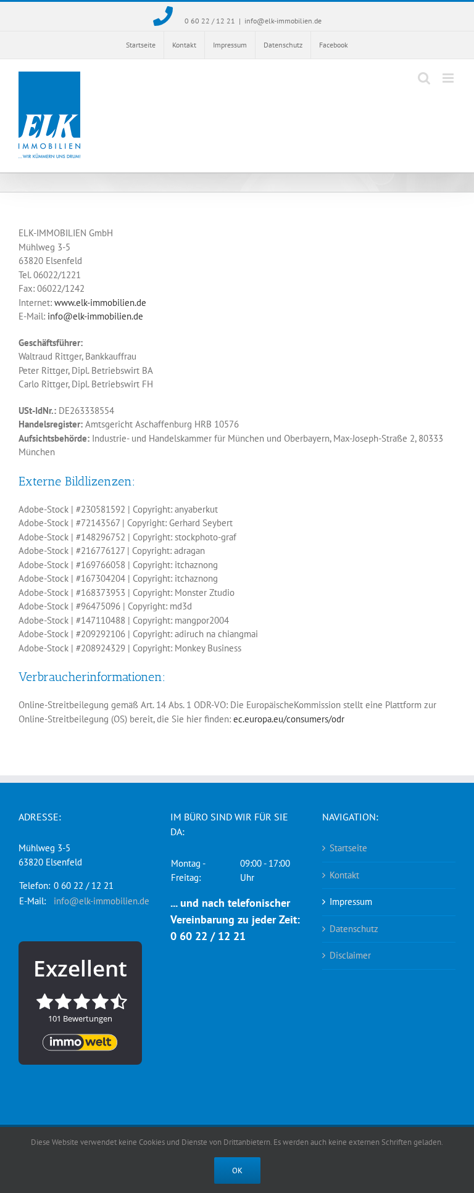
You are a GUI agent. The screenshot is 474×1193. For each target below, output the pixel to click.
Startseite (348, 848)
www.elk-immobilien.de (100, 302)
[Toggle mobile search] (424, 78)
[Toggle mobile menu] (449, 78)
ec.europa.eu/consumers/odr (288, 719)
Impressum (351, 901)
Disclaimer (350, 955)
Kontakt (344, 875)
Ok (237, 1170)
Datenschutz (354, 929)
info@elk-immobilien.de (283, 20)
